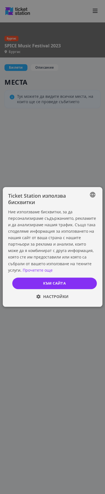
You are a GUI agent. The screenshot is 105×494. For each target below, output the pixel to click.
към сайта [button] (54, 283)
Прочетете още (38, 270)
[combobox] (92, 194)
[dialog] (52, 247)
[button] (52, 297)
